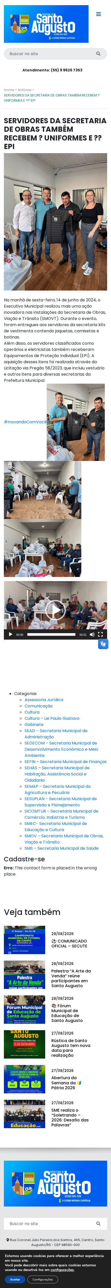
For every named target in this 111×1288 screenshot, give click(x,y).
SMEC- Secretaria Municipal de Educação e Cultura (56, 827)
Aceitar (15, 1279)
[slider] (51, 634)
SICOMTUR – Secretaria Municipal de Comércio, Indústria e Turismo (61, 814)
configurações (62, 1270)
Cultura (32, 712)
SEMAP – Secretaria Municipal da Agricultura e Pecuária (58, 789)
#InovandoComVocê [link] (25, 422)
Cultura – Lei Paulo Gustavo (52, 718)
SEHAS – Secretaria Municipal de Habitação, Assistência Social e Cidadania (57, 774)
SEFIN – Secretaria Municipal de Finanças (66, 762)
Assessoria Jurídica (44, 700)
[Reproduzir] (10, 634)
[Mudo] (92, 634)
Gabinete (34, 725)
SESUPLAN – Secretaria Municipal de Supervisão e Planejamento (61, 802)
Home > (10, 89)
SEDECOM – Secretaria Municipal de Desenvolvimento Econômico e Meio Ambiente (61, 749)
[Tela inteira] (100, 634)
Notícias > (26, 89)
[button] (55, 610)
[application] (55, 610)
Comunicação (39, 706)
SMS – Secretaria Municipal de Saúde (62, 848)
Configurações (43, 1279)
